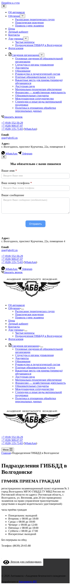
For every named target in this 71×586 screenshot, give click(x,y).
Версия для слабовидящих (25, 561)
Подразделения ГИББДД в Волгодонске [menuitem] (38, 45)
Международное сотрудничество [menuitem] (34, 98)
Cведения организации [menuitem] (25, 55)
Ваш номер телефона (16, 183)
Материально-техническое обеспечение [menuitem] (38, 89)
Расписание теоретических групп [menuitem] (35, 19)
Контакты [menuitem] (14, 34)
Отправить (35, 223)
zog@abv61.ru (9, 137)
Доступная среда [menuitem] (25, 86)
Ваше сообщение (12, 195)
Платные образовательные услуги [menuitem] (35, 77)
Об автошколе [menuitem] (16, 12)
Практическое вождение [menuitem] (29, 22)
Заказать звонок (13, 116)
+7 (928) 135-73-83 (12, 128)
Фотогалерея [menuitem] (15, 48)
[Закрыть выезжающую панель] (3, 6)
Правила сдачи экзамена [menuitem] (29, 25)
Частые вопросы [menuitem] (24, 42)
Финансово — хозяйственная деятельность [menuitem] (40, 92)
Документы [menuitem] (22, 67)
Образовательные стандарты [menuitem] (32, 95)
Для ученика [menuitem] (15, 38)
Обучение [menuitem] (14, 16)
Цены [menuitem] (11, 28)
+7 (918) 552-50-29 (12, 122)
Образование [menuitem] (23, 70)
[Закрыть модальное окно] (3, 157)
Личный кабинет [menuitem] (18, 31)
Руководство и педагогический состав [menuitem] (37, 73)
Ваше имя (9, 170)
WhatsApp (30, 128)
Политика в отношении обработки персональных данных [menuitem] (35, 109)
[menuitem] (22, 16)
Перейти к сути (10, 2)
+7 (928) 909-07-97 (12, 125)
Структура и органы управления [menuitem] (34, 64)
